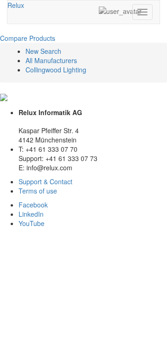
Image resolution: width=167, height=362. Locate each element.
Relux (15, 5)
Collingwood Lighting (56, 69)
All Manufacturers (51, 60)
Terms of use (38, 190)
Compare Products (27, 38)
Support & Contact (45, 181)
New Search (43, 51)
